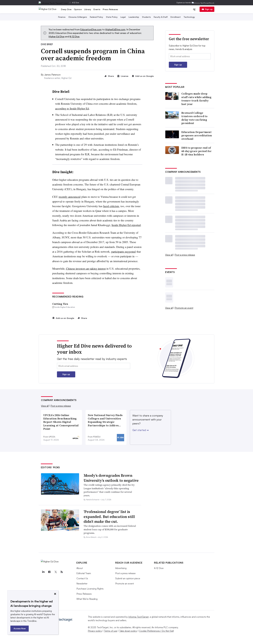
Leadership (134, 17)
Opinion (78, 9)
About (79, 568)
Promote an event (184, 307)
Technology (189, 17)
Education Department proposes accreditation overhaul (196, 135)
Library (87, 9)
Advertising (120, 568)
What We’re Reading (87, 598)
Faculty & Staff (161, 17)
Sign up (209, 9)
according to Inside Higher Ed (72, 108)
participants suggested (123, 251)
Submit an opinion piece (127, 578)
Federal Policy (96, 17)
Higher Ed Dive (56, 36)
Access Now (20, 628)
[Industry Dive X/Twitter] (55, 572)
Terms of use (110, 630)
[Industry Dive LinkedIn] (43, 572)
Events (97, 9)
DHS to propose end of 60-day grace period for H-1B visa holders (196, 151)
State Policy (112, 17)
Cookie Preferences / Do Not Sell (156, 630)
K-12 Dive (75, 2)
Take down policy (128, 630)
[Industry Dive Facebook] (49, 572)
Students (146, 17)
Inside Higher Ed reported (126, 225)
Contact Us (82, 578)
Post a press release (185, 254)
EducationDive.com (91, 29)
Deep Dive (66, 9)
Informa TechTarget (138, 616)
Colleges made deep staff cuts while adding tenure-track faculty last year (196, 99)
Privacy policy (95, 630)
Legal (123, 17)
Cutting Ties (60, 304)
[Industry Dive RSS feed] (62, 572)
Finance (61, 17)
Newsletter (81, 583)
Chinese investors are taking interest (86, 268)
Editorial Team (83, 573)
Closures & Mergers (77, 17)
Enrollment (176, 17)
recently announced (70, 197)
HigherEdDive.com (115, 29)
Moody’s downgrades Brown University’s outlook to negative (111, 478)
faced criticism (111, 206)
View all (169, 254)
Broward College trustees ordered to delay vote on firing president (194, 118)
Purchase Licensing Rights (90, 588)
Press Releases (110, 9)
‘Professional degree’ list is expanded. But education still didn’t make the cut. (109, 516)
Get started (140, 430)
